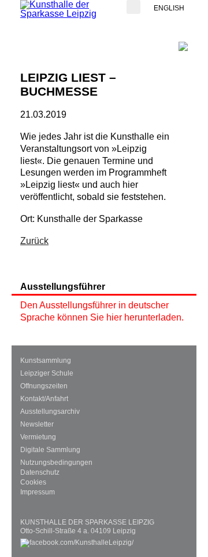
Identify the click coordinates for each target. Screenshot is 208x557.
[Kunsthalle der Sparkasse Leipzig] (66, 9)
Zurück (34, 241)
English (169, 8)
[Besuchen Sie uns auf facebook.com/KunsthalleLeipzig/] (76, 540)
